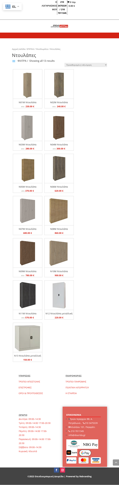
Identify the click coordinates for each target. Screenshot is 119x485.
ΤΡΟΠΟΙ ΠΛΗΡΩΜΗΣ (76, 381)
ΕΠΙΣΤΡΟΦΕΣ (25, 387)
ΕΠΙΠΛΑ (30, 49)
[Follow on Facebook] (56, 470)
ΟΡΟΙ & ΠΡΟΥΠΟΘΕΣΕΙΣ (31, 393)
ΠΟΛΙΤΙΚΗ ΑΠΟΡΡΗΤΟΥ (77, 387)
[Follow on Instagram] (62, 470)
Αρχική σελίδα (18, 49)
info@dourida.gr (77, 435)
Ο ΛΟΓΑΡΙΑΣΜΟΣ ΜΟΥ (49, 5)
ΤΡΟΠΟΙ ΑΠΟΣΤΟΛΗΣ (29, 381)
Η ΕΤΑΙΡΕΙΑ (71, 393)
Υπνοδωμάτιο (42, 49)
